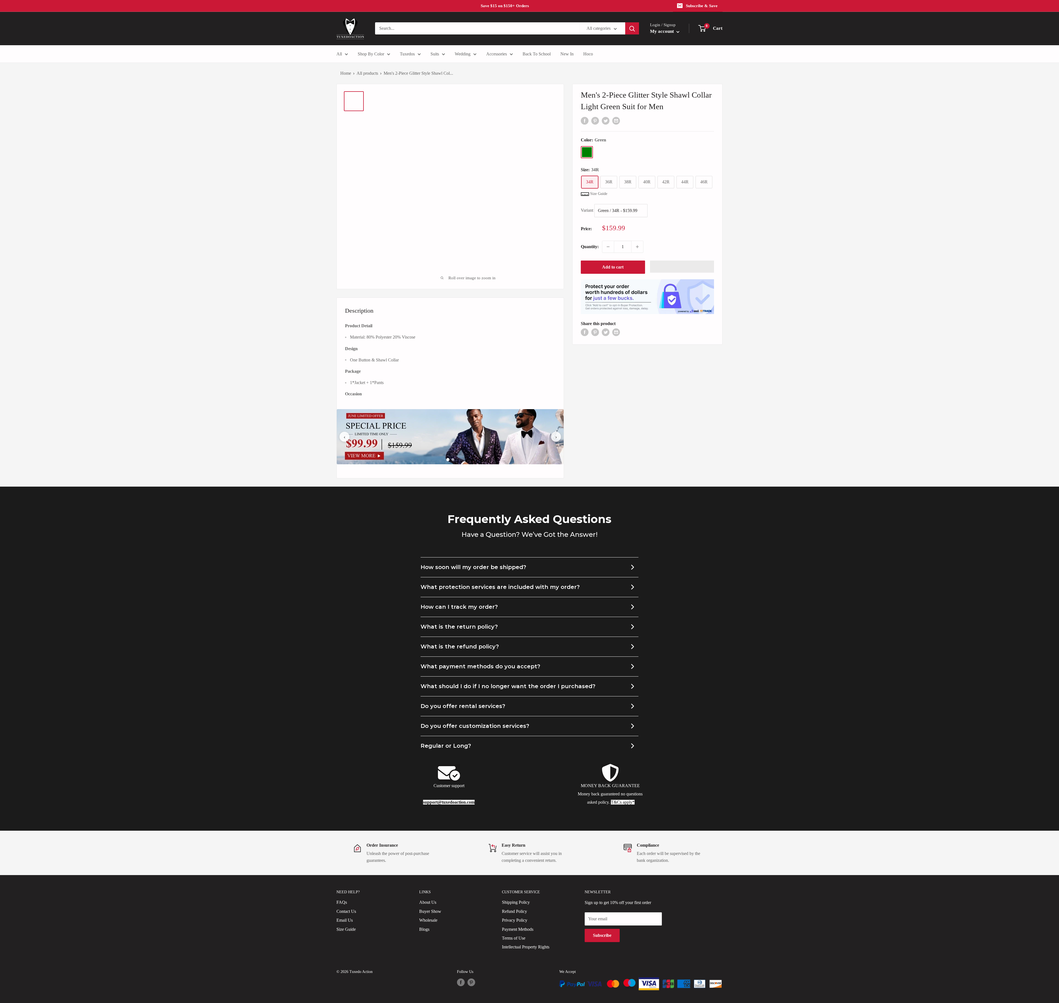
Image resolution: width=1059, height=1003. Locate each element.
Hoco (588, 54)
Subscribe (602, 935)
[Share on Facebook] (585, 120)
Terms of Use (513, 938)
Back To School (537, 54)
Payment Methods (517, 929)
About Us (427, 902)
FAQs (341, 902)
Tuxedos (407, 54)
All (339, 54)
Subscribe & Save (702, 6)
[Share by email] (616, 120)
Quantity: (590, 246)
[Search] (632, 28)
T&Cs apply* (623, 802)
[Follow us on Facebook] (461, 982)
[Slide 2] (452, 459)
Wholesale (428, 920)
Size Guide (346, 929)
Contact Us (346, 911)
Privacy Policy (514, 920)
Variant (587, 210)
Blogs (424, 929)
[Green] (587, 152)
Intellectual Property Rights (525, 947)
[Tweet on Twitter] (605, 120)
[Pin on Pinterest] (595, 120)
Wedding (462, 54)
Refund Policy (514, 911)
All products (367, 73)
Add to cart (613, 267)
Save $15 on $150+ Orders (505, 6)
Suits (434, 54)
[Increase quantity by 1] (637, 247)
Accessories (496, 54)
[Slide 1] (448, 460)
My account (662, 31)
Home (345, 73)
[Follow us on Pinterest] (471, 982)
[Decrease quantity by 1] (608, 247)
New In (567, 54)
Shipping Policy (516, 902)
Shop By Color (371, 54)
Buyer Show (430, 911)
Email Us (344, 920)
